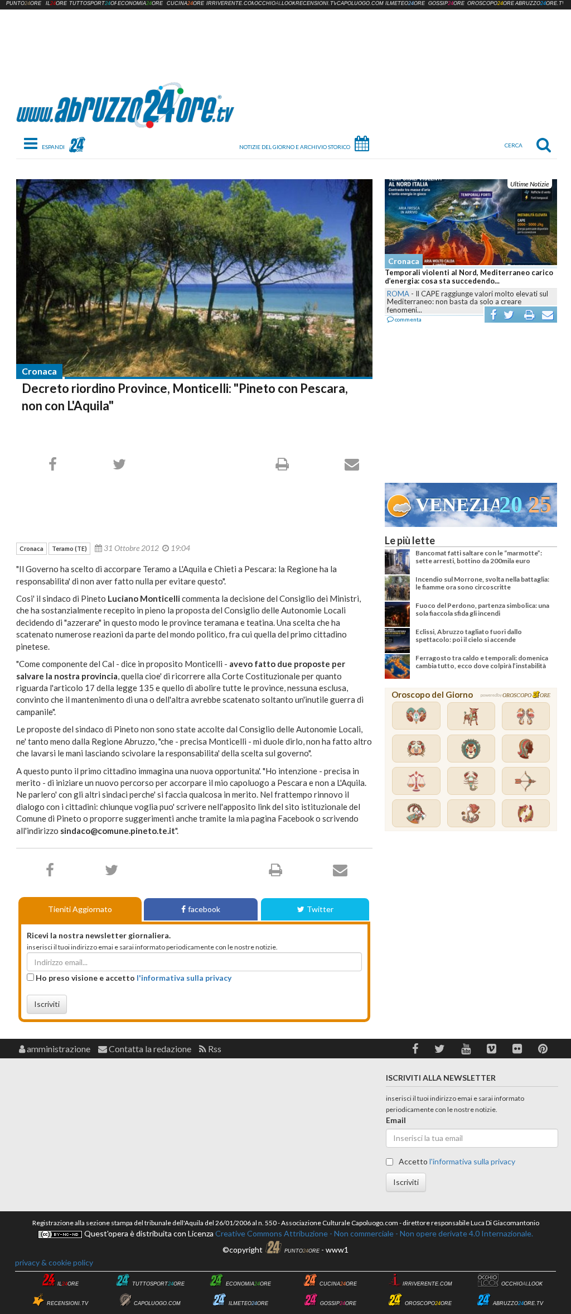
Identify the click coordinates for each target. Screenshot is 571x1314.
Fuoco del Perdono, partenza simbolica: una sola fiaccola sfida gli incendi (482, 609)
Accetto (456, 1161)
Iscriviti (47, 1004)
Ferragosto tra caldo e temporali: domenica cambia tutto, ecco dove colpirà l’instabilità (481, 662)
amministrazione (57, 1048)
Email (396, 1120)
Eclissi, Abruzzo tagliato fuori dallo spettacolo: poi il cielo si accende (468, 635)
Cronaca (39, 371)
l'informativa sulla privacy (184, 977)
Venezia (457, 505)
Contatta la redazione (149, 1048)
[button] (415, 1048)
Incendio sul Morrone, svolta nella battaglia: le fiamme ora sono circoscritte (482, 583)
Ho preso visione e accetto (132, 977)
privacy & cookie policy (54, 1262)
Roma (398, 293)
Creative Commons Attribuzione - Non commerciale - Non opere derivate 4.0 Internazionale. (373, 1233)
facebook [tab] (204, 909)
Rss (213, 1048)
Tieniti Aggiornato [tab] (80, 909)
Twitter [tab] (320, 909)
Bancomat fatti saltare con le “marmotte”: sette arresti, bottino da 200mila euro (478, 557)
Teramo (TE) (69, 548)
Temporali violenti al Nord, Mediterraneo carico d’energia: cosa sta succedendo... (469, 277)
